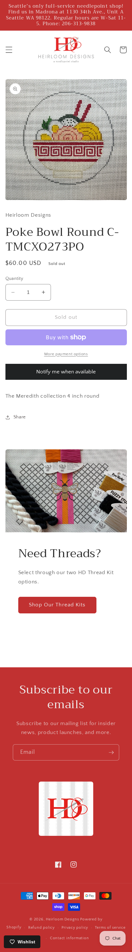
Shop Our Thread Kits (57, 605)
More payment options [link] (66, 354)
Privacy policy (75, 928)
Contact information (69, 938)
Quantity (14, 278)
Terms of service (110, 928)
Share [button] (19, 417)
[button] (8, 49)
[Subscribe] (111, 752)
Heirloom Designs (62, 919)
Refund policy (41, 928)
